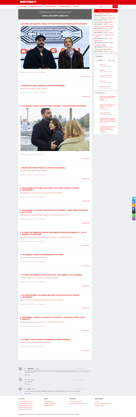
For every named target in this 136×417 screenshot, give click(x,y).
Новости (76, 6)
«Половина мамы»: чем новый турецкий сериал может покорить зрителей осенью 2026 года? (107, 128)
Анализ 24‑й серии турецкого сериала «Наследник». (43, 168)
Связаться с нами (99, 405)
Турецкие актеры (50, 6)
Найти (115, 6)
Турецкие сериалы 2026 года (25, 403)
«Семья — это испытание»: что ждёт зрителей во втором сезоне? (107, 106)
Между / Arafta (99, 41)
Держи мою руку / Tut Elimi (102, 13)
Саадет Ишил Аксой (104, 113)
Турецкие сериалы (35, 6)
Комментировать (86, 76)
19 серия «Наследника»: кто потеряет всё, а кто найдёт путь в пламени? (52, 275)
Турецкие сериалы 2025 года (25, 405)
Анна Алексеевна (41, 72)
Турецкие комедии (48, 401)
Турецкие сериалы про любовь (77, 403)
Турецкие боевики (48, 405)
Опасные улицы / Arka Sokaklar (103, 49)
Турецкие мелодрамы (49, 403)
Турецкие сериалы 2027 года (25, 401)
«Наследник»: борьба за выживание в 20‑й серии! (42, 255)
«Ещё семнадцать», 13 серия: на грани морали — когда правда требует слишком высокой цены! (108, 120)
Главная (24, 6)
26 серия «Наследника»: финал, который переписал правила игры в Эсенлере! (54, 24)
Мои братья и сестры (105, 86)
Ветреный (102, 70)
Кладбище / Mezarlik (100, 45)
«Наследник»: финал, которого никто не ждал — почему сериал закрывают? (54, 106)
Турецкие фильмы (64, 6)
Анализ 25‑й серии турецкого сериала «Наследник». (43, 86)
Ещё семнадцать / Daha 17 (102, 30)
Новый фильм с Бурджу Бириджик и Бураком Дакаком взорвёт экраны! (108, 98)
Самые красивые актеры (75, 401)
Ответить (28, 374)
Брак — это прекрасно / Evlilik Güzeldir (105, 18)
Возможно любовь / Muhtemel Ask (104, 26)
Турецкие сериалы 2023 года (25, 409)
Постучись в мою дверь (106, 75)
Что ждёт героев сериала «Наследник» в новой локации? (46, 339)
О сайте (97, 401)
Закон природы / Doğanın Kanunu (104, 22)
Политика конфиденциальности (103, 403)
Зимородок (102, 64)
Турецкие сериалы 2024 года (25, 407)
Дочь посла (102, 81)
